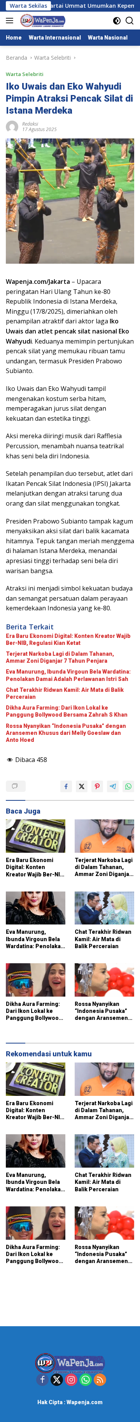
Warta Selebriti (25, 74)
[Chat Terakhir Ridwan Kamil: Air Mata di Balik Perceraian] (104, 908)
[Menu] (11, 20)
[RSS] (100, 1380)
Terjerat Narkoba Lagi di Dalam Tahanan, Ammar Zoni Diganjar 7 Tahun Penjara (60, 657)
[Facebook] (42, 1380)
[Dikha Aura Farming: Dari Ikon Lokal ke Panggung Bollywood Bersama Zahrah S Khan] (35, 980)
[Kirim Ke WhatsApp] (128, 786)
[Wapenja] (41, 20)
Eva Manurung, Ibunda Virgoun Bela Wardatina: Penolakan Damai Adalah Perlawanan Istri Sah (68, 675)
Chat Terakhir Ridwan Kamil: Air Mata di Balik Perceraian (65, 693)
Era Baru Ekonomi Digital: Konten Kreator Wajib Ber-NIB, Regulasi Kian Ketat (68, 639)
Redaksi (30, 124)
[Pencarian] (129, 20)
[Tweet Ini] (82, 786)
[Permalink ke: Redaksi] (12, 126)
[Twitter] (57, 1380)
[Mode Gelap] (116, 20)
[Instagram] (71, 1380)
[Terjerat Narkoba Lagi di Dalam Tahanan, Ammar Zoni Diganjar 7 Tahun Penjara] (104, 836)
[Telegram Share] (113, 786)
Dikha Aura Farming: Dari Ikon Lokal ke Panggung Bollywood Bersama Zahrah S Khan (67, 711)
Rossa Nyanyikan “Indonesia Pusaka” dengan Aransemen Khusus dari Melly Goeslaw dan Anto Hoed (66, 733)
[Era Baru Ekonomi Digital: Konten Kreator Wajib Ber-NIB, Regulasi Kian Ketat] (35, 836)
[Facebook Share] (66, 786)
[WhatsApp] (85, 1380)
